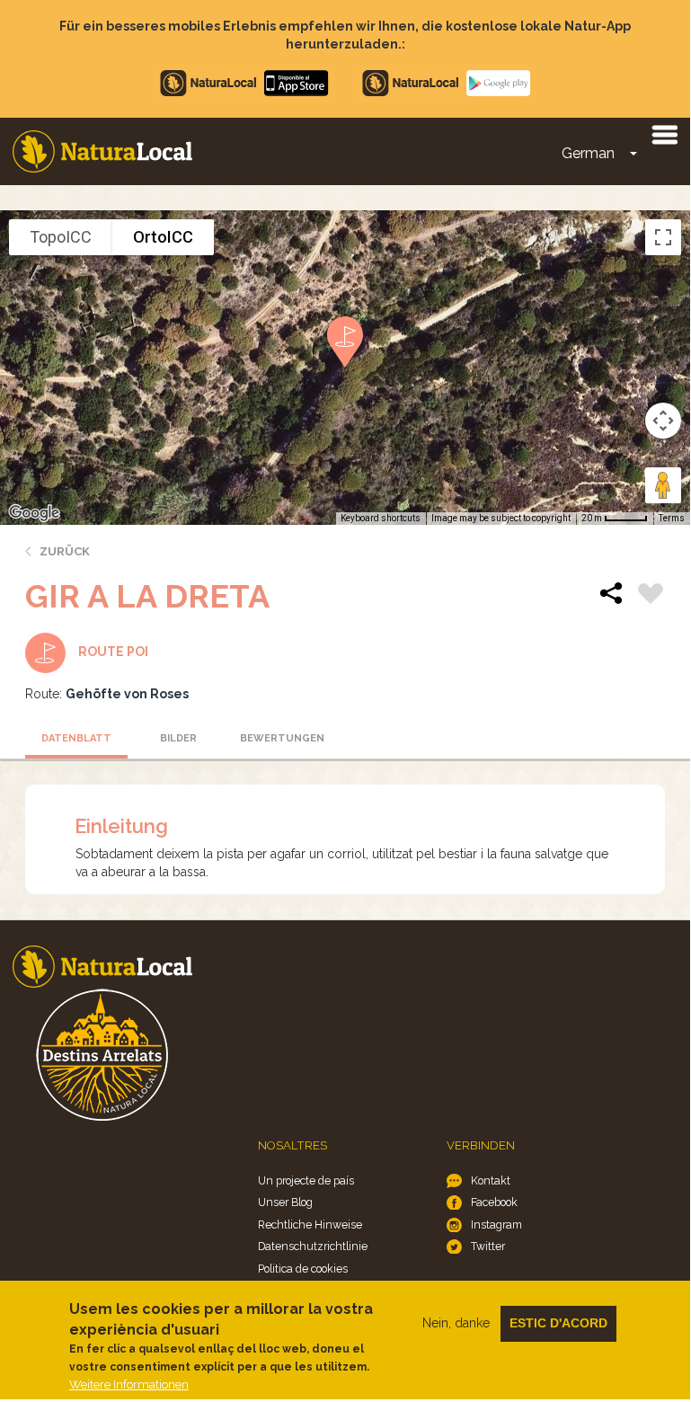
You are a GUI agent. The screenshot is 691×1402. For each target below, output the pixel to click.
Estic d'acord (558, 1323)
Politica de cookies (303, 1268)
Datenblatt (76, 738)
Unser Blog (285, 1202)
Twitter (488, 1246)
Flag (650, 595)
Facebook (494, 1202)
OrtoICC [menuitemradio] (163, 236)
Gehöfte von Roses (127, 694)
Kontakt (490, 1180)
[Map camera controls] (663, 421)
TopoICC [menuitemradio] (61, 236)
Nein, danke (456, 1323)
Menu (664, 133)
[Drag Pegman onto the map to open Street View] (663, 485)
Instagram (496, 1224)
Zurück (65, 551)
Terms (672, 518)
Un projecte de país (306, 1180)
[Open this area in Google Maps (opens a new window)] (34, 513)
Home (102, 151)
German (588, 153)
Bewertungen (282, 738)
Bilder (178, 738)
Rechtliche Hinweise (310, 1224)
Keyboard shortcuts (381, 518)
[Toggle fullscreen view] (663, 237)
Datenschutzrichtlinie (313, 1246)
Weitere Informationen (129, 1384)
